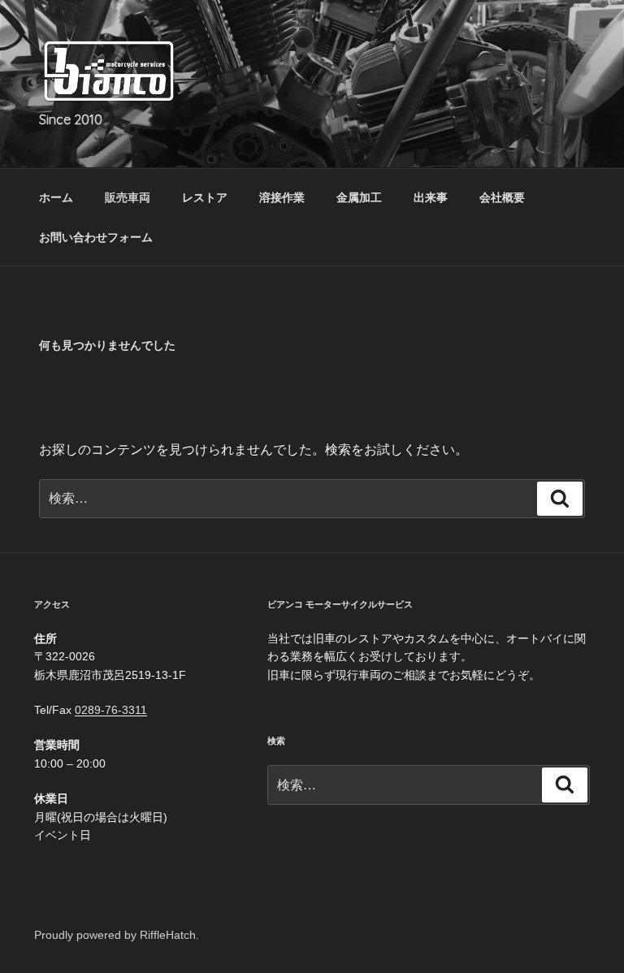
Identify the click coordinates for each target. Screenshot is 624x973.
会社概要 (502, 197)
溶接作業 (282, 197)
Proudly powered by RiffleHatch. (116, 934)
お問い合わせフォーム (96, 237)
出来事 (431, 197)
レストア (205, 197)
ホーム (56, 197)
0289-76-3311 (111, 709)
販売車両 (127, 197)
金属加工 (359, 197)
